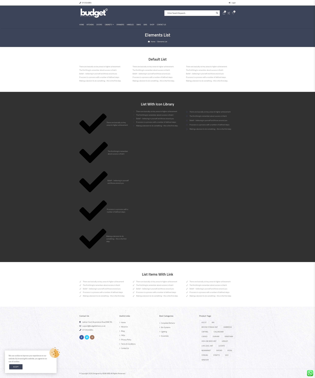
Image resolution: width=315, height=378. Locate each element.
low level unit (207, 346)
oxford (219, 350)
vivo (226, 355)
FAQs (123, 335)
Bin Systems (165, 327)
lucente (221, 346)
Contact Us (161, 24)
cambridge (227, 327)
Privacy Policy (126, 339)
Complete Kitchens (168, 323)
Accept (16, 366)
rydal (230, 350)
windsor (205, 360)
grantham (229, 336)
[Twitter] (87, 337)
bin (213, 322)
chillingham (218, 332)
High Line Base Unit (209, 341)
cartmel (205, 332)
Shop (152, 24)
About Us (124, 326)
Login (233, 2)
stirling (205, 355)
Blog (123, 331)
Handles (130, 24)
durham (216, 336)
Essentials (165, 336)
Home (81, 24)
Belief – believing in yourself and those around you (102, 288)
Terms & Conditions (128, 344)
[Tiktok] (97, 337)
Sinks (138, 24)
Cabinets (108, 24)
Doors (99, 24)
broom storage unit (210, 327)
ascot (204, 322)
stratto (216, 355)
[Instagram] (92, 337)
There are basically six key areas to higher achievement (103, 281)
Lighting (164, 331)
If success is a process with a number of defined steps (103, 292)
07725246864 (86, 2)
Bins (145, 24)
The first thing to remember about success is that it (101, 285)
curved (204, 336)
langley (225, 341)
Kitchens (90, 24)
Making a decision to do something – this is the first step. (104, 296)
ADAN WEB (106, 373)
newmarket (206, 350)
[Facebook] (81, 337)
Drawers (120, 24)
